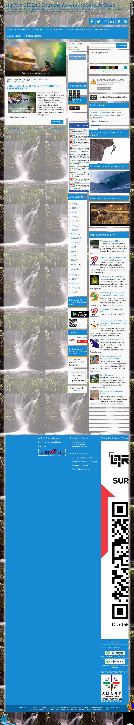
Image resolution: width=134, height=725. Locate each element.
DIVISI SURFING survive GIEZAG (112, 340)
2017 (74, 283)
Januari (74, 269)
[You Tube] (119, 21)
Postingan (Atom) (21, 134)
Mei (72, 251)
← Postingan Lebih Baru (15, 129)
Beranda (38, 129)
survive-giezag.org (77, 372)
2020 (74, 230)
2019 (74, 275)
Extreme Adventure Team (78, 29)
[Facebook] (92, 21)
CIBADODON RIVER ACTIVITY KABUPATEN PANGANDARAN (33, 87)
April (73, 256)
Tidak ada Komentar (16, 82)
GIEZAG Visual (14, 36)
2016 (74, 288)
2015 (74, 292)
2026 (74, 204)
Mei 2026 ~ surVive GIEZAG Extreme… (83, 174)
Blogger (77, 390)
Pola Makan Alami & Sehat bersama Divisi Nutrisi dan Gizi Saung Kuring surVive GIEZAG (113, 323)
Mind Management (33, 36)
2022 (74, 221)
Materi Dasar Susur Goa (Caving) (112, 276)
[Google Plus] (105, 21)
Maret (73, 260)
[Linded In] (112, 21)
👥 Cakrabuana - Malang (79, 465)
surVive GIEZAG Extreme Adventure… (81, 132)
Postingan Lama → (58, 129)
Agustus (74, 242)
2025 (74, 208)
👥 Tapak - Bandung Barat (79, 469)
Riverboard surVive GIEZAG (110, 241)
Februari (74, 264)
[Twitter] (99, 21)
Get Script (76, 190)
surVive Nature (22, 29)
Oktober (74, 234)
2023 (74, 217)
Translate (76, 49)
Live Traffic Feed (84, 125)
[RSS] (125, 21)
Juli (72, 247)
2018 (74, 279)
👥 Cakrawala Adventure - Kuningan (83, 462)
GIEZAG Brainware (54, 29)
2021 (74, 226)
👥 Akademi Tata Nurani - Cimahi (82, 458)
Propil (10, 29)
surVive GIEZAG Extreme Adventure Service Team (60, 5)
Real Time (83, 190)
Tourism (37, 29)
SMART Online (102, 29)
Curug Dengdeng (106, 375)
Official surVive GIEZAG (38, 79)
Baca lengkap (57, 122)
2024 (74, 212)
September (75, 238)
